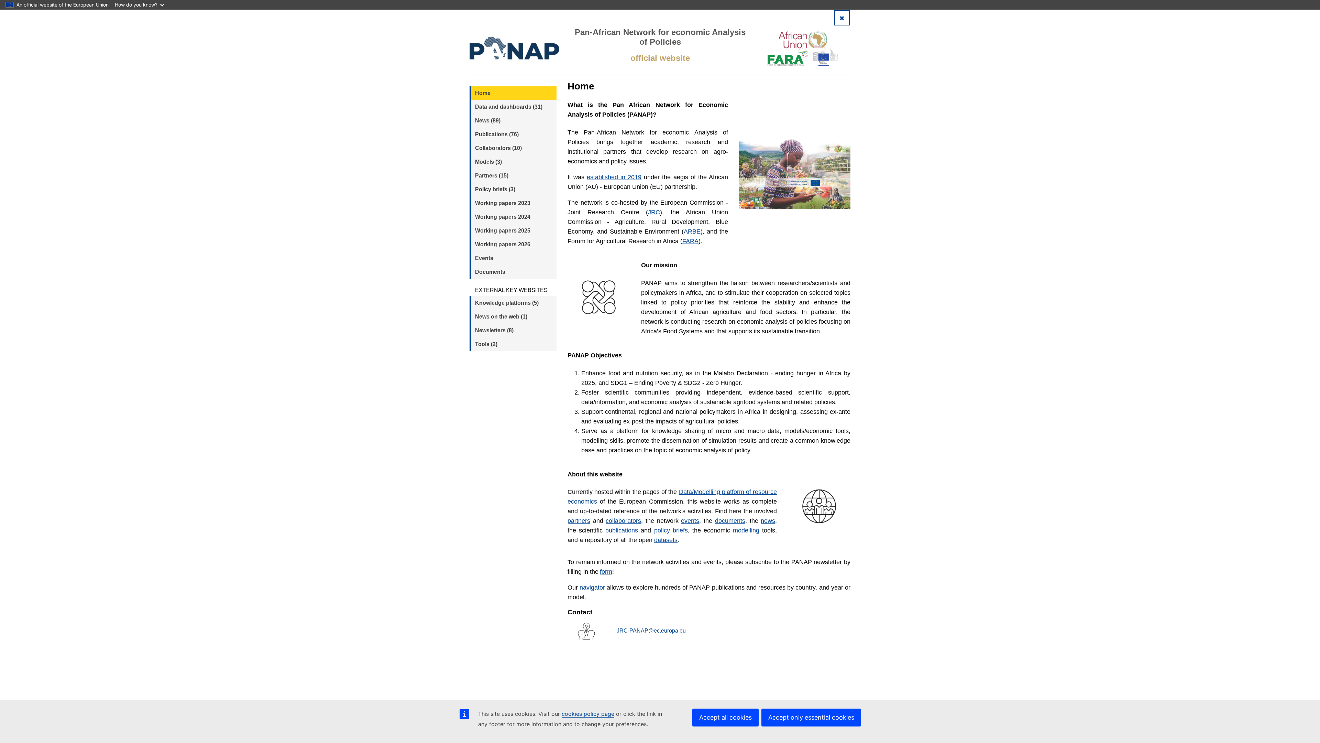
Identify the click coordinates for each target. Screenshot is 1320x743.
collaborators (623, 520)
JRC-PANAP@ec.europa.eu (651, 631)
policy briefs (671, 530)
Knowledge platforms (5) (507, 303)
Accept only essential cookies (811, 717)
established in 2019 (614, 177)
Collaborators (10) (498, 148)
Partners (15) (491, 176)
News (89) (487, 120)
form (606, 571)
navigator (592, 587)
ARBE (692, 231)
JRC (654, 212)
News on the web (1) (501, 317)
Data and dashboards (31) (508, 107)
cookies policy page (588, 713)
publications (621, 530)
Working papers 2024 (502, 217)
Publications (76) (497, 134)
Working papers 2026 (502, 244)
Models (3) (488, 162)
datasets (666, 540)
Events (484, 258)
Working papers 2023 (502, 203)
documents (730, 520)
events (690, 520)
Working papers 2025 (502, 231)
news (768, 520)
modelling (746, 530)
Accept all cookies (725, 717)
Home (483, 93)
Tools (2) (486, 344)
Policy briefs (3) (495, 189)
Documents (490, 272)
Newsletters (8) (494, 330)
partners (579, 520)
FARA (690, 241)
